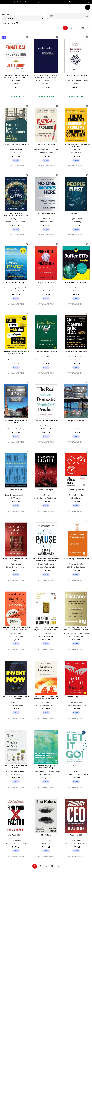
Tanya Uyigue (16, 564)
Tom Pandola (46, 702)
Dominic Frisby (46, 633)
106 (82, 28)
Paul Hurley (21, 426)
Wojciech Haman (49, 81)
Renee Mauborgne (11, 288)
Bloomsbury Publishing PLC (46, 705)
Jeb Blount (16, 81)
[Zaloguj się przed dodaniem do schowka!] (27, 37)
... (77, 28)
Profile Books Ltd (76, 360)
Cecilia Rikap (46, 840)
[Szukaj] (87, 7)
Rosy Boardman (38, 771)
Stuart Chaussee (76, 288)
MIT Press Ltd (46, 429)
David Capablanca (76, 702)
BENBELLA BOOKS (16, 153)
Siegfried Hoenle (76, 219)
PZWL (76, 84)
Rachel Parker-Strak (52, 771)
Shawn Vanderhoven (46, 564)
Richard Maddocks (76, 495)
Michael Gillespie (69, 633)
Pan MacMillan (76, 153)
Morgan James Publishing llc (15, 843)
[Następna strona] (88, 28)
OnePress (46, 84)
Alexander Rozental (76, 564)
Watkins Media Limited (16, 360)
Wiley (16, 84)
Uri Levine (15, 357)
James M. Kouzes (51, 150)
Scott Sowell (45, 495)
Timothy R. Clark (16, 219)
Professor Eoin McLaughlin (16, 771)
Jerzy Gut (39, 81)
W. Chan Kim (23, 288)
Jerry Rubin (23, 495)
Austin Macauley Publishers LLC (46, 498)
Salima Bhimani (16, 702)
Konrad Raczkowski (82, 81)
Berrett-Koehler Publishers (15, 222)
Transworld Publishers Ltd (46, 567)
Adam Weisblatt (16, 150)
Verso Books (46, 843)
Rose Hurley (11, 426)
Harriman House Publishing (46, 360)
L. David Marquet (83, 633)
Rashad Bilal (71, 357)
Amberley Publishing (16, 429)
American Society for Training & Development (76, 775)
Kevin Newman (76, 426)
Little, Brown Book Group (76, 567)
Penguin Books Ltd (46, 636)
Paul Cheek (46, 219)
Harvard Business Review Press (15, 291)
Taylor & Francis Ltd (46, 774)
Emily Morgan (76, 771)
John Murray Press (16, 636)
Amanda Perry (16, 633)
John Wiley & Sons (46, 153)
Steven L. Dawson (11, 495)
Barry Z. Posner (39, 150)
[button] (23, 18)
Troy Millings (81, 357)
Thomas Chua (46, 357)
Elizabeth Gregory (46, 426)
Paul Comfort (16, 840)
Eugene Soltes (46, 288)
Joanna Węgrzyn (68, 81)
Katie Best (76, 150)
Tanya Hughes (76, 840)
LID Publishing (76, 222)
